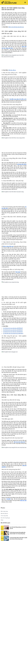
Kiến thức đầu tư (4, 513)
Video (2, 520)
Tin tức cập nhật (4, 515)
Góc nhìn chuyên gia (5, 517)
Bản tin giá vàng (4, 511)
